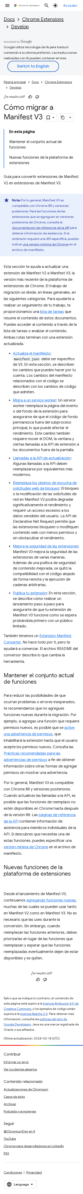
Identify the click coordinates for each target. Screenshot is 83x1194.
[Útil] (30, 96)
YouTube (10, 1139)
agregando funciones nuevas (51, 900)
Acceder (70, 5)
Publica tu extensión (30, 593)
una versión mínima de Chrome (45, 244)
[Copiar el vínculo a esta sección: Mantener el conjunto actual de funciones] (41, 682)
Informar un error (16, 1062)
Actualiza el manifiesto (31, 353)
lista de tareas (52, 311)
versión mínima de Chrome (26, 847)
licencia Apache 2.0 (34, 1014)
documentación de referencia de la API (40, 228)
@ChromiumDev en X (19, 1131)
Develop (20, 27)
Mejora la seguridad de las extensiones (45, 546)
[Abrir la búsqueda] (46, 5)
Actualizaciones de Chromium (26, 1089)
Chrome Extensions (43, 19)
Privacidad (34, 1172)
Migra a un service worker (34, 400)
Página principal (15, 82)
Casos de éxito (14, 1097)
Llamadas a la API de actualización (42, 458)
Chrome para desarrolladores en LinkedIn (34, 1146)
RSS (6, 1153)
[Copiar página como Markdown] (63, 117)
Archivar (10, 1104)
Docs (9, 19)
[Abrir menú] (7, 5)
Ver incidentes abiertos (20, 1069)
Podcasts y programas (20, 1111)
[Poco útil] (37, 96)
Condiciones (13, 1172)
